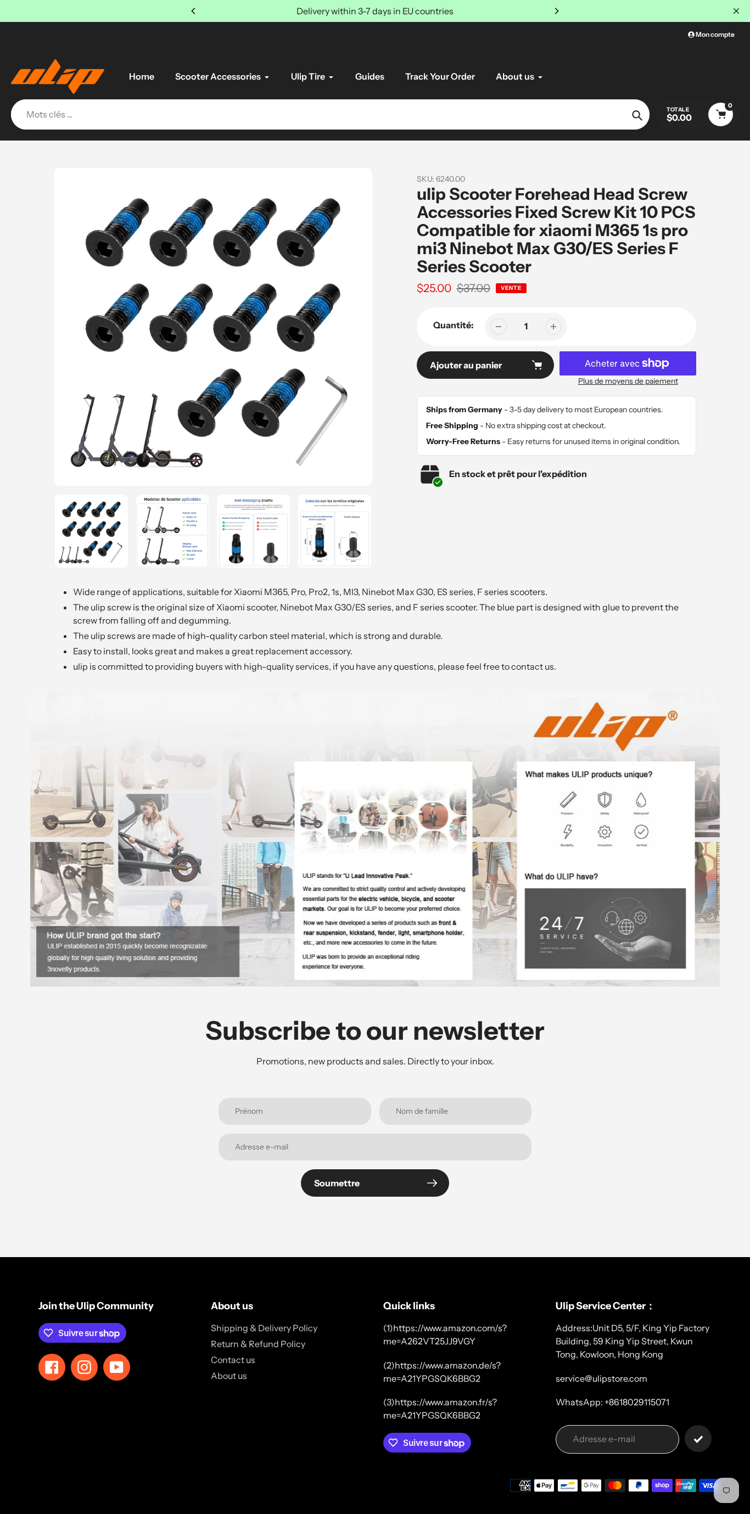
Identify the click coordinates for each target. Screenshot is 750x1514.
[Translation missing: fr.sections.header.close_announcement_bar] (736, 10)
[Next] (556, 10)
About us (229, 1375)
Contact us (233, 1359)
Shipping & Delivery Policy (264, 1327)
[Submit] (698, 1438)
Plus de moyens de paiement (628, 381)
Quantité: (453, 324)
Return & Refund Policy (258, 1343)
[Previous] (193, 10)
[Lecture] (213, 327)
